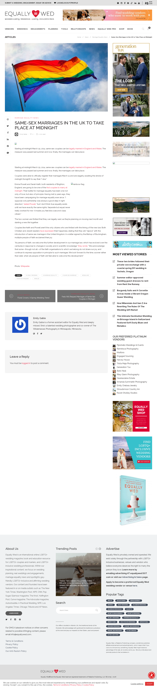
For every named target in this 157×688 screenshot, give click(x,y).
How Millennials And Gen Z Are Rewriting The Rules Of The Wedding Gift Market (132, 306)
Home (79, 37)
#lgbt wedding (113, 617)
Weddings (22, 29)
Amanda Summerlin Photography (132, 382)
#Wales (36, 278)
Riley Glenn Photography (128, 374)
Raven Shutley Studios (127, 393)
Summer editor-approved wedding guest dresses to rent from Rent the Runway (132, 280)
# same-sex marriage (69, 275)
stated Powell (30, 204)
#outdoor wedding (128, 622)
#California (121, 600)
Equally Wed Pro (107, 29)
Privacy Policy (12, 644)
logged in (26, 363)
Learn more (13, 613)
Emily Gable (23, 134)
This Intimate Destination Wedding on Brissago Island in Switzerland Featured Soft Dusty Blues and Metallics (134, 321)
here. (135, 586)
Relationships (78, 29)
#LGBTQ (129, 609)
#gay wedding (123, 604)
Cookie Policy (12, 647)
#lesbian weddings (115, 609)
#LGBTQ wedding (134, 613)
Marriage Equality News (99, 37)
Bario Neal (121, 371)
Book (130, 29)
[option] (78, 574)
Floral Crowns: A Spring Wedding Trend (33, 298)
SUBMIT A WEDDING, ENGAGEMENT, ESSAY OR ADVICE (28, 3)
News (92, 29)
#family (110, 604)
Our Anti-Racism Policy (16, 651)
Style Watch (24, 295)
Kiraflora (120, 352)
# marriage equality (50, 275)
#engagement (135, 600)
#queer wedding (114, 626)
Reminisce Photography (127, 349)
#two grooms (113, 634)
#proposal (144, 622)
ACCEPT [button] (149, 684)
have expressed (47, 231)
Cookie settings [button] (137, 684)
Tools (64, 29)
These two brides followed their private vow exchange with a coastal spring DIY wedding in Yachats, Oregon (133, 266)
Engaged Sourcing (125, 356)
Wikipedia (25, 266)
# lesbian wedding (139, 604)
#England (85, 275)
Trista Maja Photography (128, 363)
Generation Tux (124, 367)
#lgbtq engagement (115, 613)
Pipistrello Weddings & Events (130, 345)
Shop (121, 29)
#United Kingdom (23, 278)
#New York (112, 622)
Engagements (38, 29)
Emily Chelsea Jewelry (127, 385)
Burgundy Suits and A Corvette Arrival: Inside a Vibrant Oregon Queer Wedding (132, 293)
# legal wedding (31, 275)
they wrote (82, 246)
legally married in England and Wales (85, 149)
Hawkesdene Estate (126, 378)
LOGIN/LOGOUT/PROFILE (67, 3)
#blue (110, 600)
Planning (53, 29)
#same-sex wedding (115, 630)
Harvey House (123, 360)
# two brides (131, 630)
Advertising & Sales (132, 577)
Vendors (9, 29)
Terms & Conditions (14, 641)
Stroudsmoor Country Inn (128, 389)
